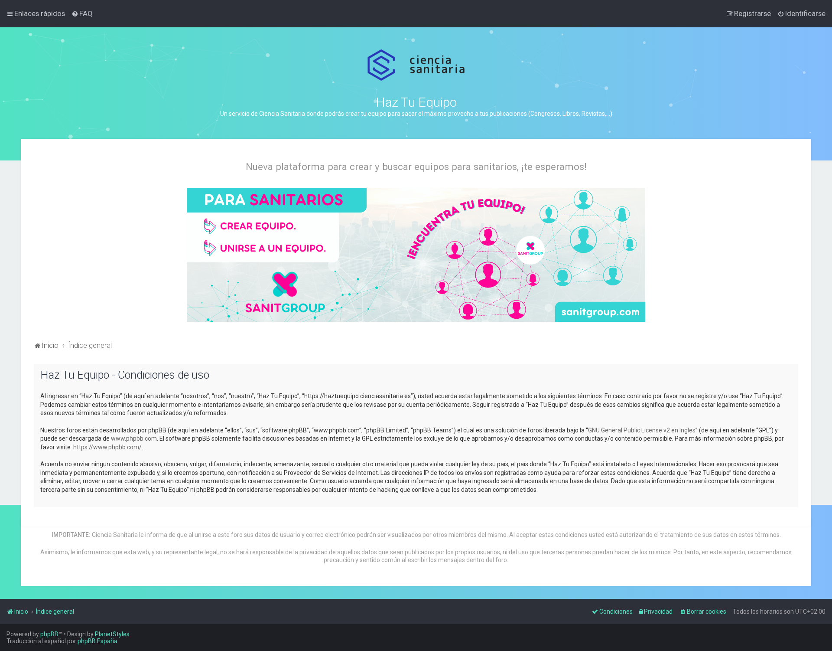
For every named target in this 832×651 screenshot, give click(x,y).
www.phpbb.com (134, 438)
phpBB (49, 634)
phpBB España (97, 641)
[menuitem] (82, 13)
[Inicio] (416, 65)
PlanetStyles (112, 634)
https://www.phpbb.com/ (107, 447)
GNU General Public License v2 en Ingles (642, 430)
